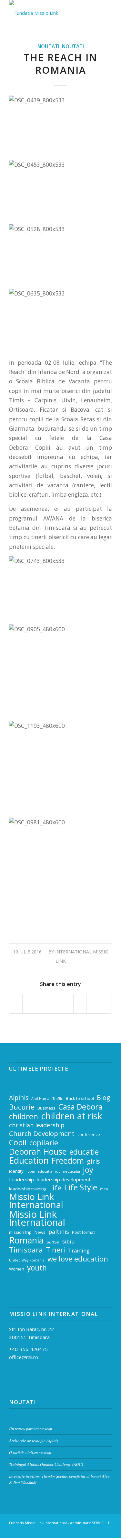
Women (16, 1269)
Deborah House (37, 1152)
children (23, 1116)
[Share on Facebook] (15, 1003)
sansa (52, 1241)
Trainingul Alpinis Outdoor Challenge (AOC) (46, 1464)
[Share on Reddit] (92, 1003)
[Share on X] (29, 1003)
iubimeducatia (67, 1171)
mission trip (20, 1232)
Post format (83, 1232)
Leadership (21, 1179)
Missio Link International (36, 1201)
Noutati (48, 46)
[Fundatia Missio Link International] (50, 13)
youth (37, 1268)
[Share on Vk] (80, 1003)
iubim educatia (39, 1171)
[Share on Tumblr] (67, 1003)
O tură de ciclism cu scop (30, 1452)
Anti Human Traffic (47, 1098)
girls (93, 1161)
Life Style (80, 1188)
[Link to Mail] (78, 1530)
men (104, 1189)
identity (16, 1171)
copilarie (43, 1143)
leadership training (27, 1189)
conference (88, 1134)
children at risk (71, 1116)
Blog (103, 1098)
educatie (84, 1152)
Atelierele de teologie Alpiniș (33, 1440)
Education (29, 1161)
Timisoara (26, 1250)
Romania (26, 1240)
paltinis (58, 1231)
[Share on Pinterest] (41, 1003)
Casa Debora (80, 1107)
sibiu (68, 1241)
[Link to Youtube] (107, 1530)
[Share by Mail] (105, 1003)
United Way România (27, 1260)
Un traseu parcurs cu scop (30, 1428)
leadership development (64, 1179)
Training (79, 1250)
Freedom (68, 1161)
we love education (77, 1259)
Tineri (55, 1250)
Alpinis (18, 1098)
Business (46, 1108)
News (40, 1232)
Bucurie (22, 1107)
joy (88, 1170)
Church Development (42, 1134)
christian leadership (36, 1125)
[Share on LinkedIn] (54, 1003)
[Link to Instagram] (97, 1530)
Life (55, 1188)
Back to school (80, 1098)
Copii (17, 1143)
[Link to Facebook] (88, 1530)
